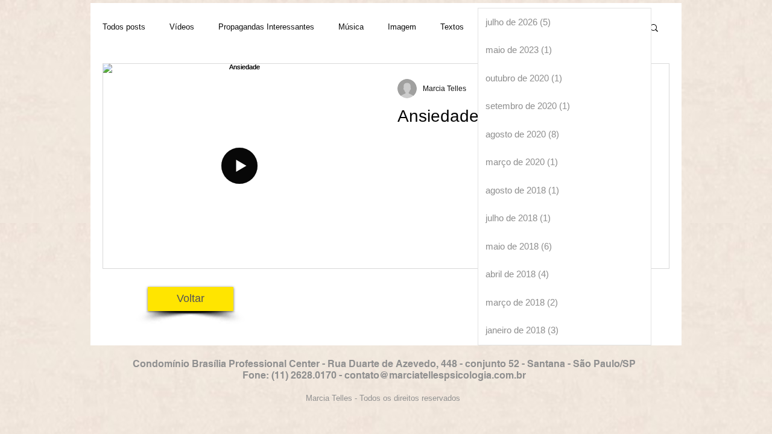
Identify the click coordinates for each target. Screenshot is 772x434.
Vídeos (181, 26)
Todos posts (124, 26)
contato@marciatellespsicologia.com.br (435, 375)
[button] (654, 28)
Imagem (402, 26)
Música (351, 26)
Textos (452, 26)
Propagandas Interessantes (266, 26)
